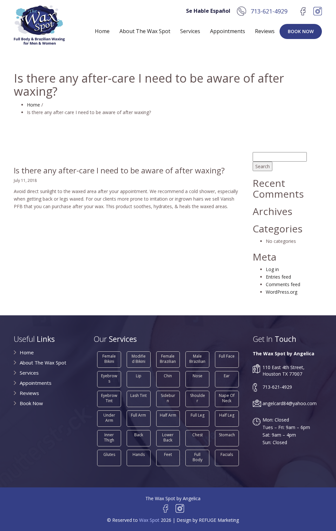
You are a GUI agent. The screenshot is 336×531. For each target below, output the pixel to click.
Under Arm (109, 417)
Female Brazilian (168, 358)
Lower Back (168, 437)
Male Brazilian (197, 358)
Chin (168, 376)
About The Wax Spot (144, 31)
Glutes (109, 454)
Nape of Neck (227, 398)
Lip (138, 376)
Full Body (197, 457)
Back (138, 435)
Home (102, 31)
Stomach (227, 435)
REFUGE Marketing (219, 520)
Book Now (301, 31)
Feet (168, 454)
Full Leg (197, 415)
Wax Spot (149, 520)
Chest (197, 435)
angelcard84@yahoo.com (289, 403)
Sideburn (168, 398)
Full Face (227, 356)
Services (190, 31)
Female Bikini (109, 358)
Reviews (265, 31)
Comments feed (283, 284)
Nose (197, 376)
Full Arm (138, 415)
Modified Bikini (139, 358)
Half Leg (226, 415)
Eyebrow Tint (109, 398)
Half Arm (168, 415)
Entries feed (278, 277)
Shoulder (197, 398)
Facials (226, 454)
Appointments (227, 31)
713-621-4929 (269, 11)
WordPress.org (281, 292)
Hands (139, 454)
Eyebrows (109, 378)
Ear (227, 376)
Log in (272, 269)
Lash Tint (138, 395)
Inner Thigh (109, 437)
